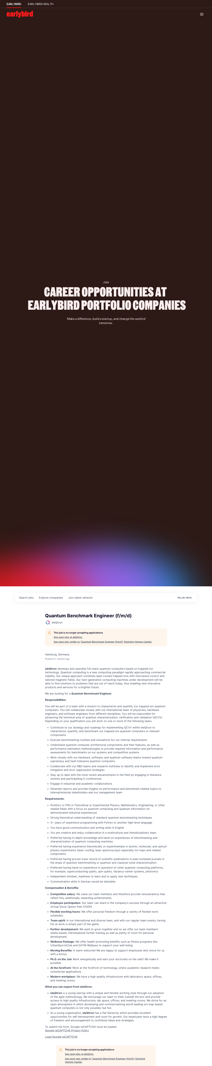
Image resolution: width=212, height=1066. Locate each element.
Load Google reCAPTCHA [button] (61, 1036)
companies (51, 597)
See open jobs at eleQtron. (68, 637)
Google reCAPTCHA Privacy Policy (67, 1030)
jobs (26, 597)
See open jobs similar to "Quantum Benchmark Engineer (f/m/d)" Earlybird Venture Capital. (103, 641)
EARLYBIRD (14, 4)
